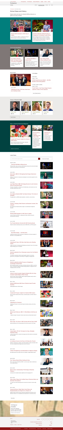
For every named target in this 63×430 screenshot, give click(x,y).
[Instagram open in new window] (47, 419)
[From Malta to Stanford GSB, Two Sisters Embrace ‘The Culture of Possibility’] (16, 53)
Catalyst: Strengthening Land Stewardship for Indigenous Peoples (23, 350)
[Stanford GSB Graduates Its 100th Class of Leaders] (20, 26)
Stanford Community (39, 423)
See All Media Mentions (37, 93)
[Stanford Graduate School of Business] (13, 1)
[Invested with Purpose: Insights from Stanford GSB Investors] (20, 131)
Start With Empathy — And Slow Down (19, 232)
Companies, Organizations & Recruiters (36, 421)
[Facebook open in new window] (45, 419)
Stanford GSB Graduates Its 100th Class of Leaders (21, 213)
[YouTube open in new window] (49, 419)
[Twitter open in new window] (42, 419)
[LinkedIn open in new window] (52, 419)
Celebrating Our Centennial (15, 302)
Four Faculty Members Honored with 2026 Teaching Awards (22, 223)
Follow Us (38, 419)
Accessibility (26, 428)
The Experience (13, 3)
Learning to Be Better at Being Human (19, 164)
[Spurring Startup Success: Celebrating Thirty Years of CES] (37, 128)
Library (51, 421)
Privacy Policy (39, 428)
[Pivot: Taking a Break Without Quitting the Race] (46, 53)
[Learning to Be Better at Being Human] (31, 53)
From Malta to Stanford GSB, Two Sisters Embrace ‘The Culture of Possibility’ (16, 60)
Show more (13, 398)
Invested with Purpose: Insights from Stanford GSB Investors (22, 292)
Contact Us (11, 424)
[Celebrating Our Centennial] (48, 128)
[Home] (11, 418)
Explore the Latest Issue (15, 148)
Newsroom (40, 425)
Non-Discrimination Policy (32, 428)
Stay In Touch (20, 424)
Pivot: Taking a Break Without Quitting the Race (20, 360)
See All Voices (13, 117)
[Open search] (52, 1)
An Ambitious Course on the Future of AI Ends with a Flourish (23, 341)
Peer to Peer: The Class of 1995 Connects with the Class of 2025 (23, 321)
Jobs (51, 423)
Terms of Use (44, 428)
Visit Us (15, 424)
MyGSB (50, 425)
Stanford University (50, 428)
